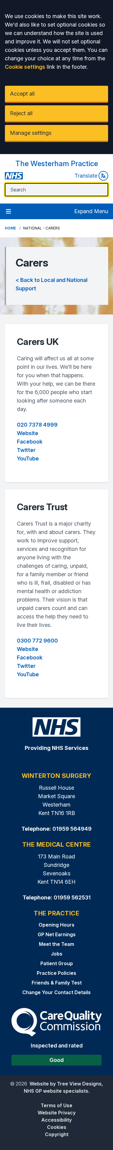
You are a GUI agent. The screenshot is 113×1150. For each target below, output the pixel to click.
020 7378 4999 (37, 425)
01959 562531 (72, 897)
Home (10, 228)
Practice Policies (56, 973)
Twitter (26, 450)
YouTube (28, 458)
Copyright (56, 1134)
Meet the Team (56, 944)
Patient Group (56, 963)
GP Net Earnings (57, 934)
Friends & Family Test (57, 983)
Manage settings (31, 133)
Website (27, 433)
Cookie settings (25, 67)
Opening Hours (56, 925)
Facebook (29, 441)
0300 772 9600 (37, 640)
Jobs (56, 954)
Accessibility (56, 1120)
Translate (85, 175)
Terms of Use (56, 1105)
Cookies (56, 1127)
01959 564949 (72, 829)
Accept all (22, 93)
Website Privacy (57, 1113)
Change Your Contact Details (56, 992)
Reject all (21, 113)
